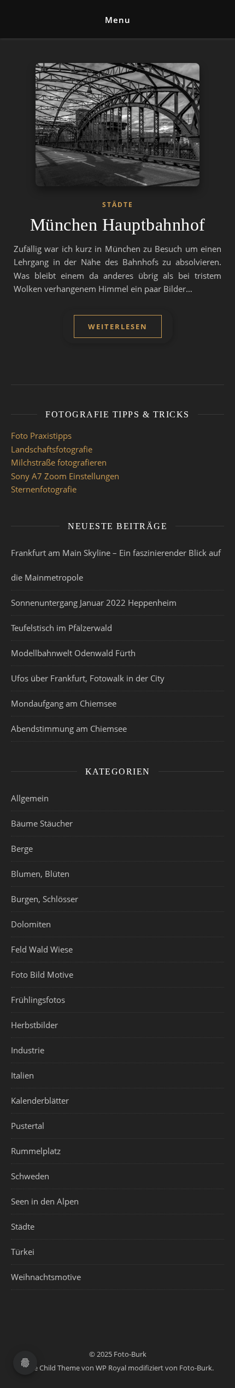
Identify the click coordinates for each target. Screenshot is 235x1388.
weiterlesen (118, 326)
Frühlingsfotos (38, 999)
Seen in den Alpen (45, 1201)
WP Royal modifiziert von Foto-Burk (154, 1368)
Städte (117, 204)
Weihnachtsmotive (46, 1276)
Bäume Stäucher (42, 823)
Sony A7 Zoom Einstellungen (65, 476)
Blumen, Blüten (40, 873)
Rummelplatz (36, 1150)
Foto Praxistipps (41, 435)
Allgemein (30, 798)
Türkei (22, 1251)
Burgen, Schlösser (44, 898)
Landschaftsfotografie (51, 449)
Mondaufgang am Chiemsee (63, 703)
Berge (22, 848)
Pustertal (27, 1125)
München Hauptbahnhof (117, 224)
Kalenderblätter (40, 1100)
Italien (22, 1075)
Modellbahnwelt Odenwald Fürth (73, 652)
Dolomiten (31, 924)
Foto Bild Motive (42, 974)
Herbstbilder (34, 1024)
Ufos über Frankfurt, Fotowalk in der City (87, 678)
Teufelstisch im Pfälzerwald (61, 627)
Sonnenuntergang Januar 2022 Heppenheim (94, 602)
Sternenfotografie (44, 489)
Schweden (30, 1176)
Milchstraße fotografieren (59, 462)
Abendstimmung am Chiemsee (69, 728)
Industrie (27, 1050)
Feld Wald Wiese (42, 949)
